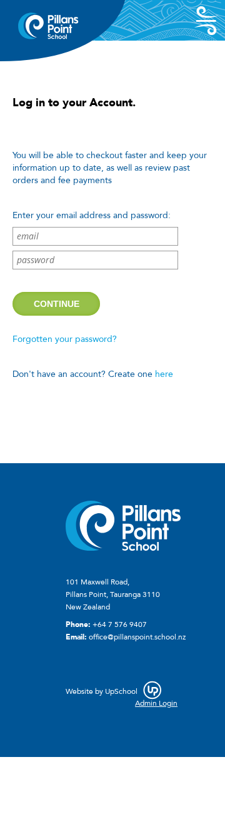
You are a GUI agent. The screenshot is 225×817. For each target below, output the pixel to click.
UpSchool (121, 691)
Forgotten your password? (64, 339)
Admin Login (156, 703)
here (164, 374)
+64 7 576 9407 (119, 624)
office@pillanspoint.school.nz (137, 637)
